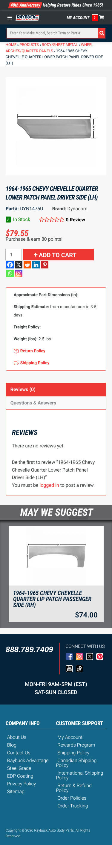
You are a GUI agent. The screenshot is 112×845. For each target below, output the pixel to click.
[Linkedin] (36, 264)
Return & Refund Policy (74, 788)
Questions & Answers (33, 403)
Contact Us (18, 753)
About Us (16, 737)
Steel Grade (19, 768)
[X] (18, 264)
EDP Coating (20, 776)
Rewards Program (76, 745)
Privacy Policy (21, 784)
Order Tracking (73, 806)
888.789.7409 (29, 649)
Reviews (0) (23, 389)
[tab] (56, 389)
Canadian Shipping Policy (76, 763)
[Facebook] (10, 264)
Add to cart (57, 255)
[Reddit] (27, 264)
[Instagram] (18, 273)
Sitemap (15, 791)
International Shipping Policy (79, 775)
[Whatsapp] (10, 273)
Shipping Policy (74, 753)
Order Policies (72, 798)
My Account (78, 18)
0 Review (75, 220)
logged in (49, 485)
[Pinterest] (44, 264)
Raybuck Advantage (28, 760)
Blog (11, 745)
